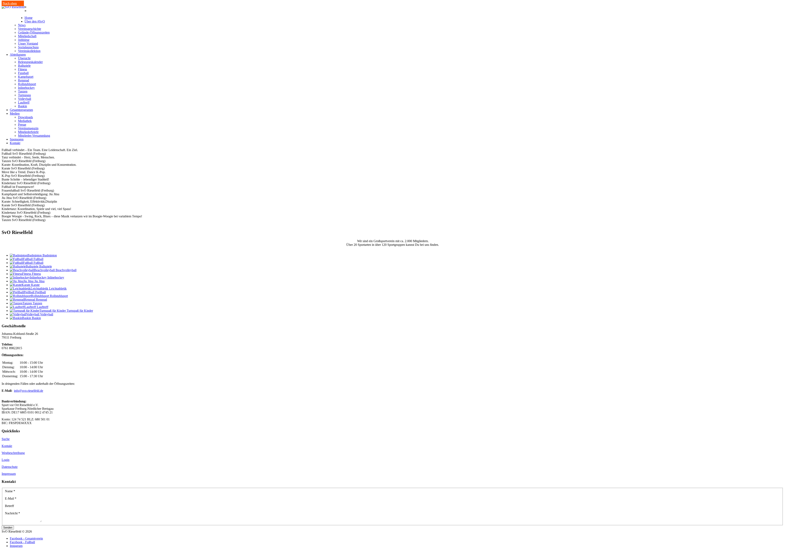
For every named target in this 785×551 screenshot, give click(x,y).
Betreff (9, 506)
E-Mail (10, 498)
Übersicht (24, 58)
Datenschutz (10, 467)
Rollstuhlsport (27, 84)
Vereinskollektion (29, 51)
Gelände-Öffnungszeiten (34, 32)
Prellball (40, 292)
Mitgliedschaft (27, 36)
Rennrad (23, 80)
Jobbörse (23, 40)
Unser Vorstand (28, 43)
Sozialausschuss (28, 47)
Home (29, 17)
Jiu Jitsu (39, 281)
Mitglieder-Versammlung (34, 135)
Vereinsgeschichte (29, 28)
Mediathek (25, 121)
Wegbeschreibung (13, 453)
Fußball (38, 259)
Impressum (9, 473)
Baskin (22, 106)
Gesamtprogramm (21, 110)
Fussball (23, 73)
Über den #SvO (35, 21)
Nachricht (12, 513)
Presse (22, 124)
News (22, 25)
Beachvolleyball (66, 270)
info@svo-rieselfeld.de (28, 390)
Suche (6, 439)
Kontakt (15, 143)
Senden (7, 527)
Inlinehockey (26, 87)
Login (5, 460)
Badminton (50, 255)
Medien (15, 113)
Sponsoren (17, 139)
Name (10, 491)
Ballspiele (24, 65)
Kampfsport (25, 76)
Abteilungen (18, 54)
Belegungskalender (30, 62)
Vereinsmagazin (28, 128)
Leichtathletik (58, 288)
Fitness (22, 69)
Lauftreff (23, 102)
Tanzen (22, 91)
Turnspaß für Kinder (80, 310)
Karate (35, 285)
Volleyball (24, 98)
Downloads (25, 117)
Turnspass (24, 95)
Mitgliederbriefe (28, 132)
